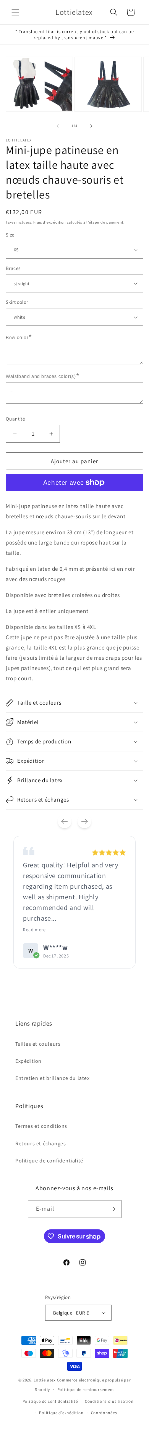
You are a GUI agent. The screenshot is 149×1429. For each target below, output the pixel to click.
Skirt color (17, 302)
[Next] (84, 821)
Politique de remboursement (85, 1389)
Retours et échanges (40, 1143)
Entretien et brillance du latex (52, 1078)
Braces (13, 268)
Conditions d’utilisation (109, 1401)
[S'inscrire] (112, 1209)
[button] (15, 12)
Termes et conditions (41, 1126)
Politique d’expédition (61, 1412)
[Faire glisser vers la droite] (91, 125)
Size (10, 235)
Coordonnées (104, 1412)
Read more (34, 929)
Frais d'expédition (49, 222)
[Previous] (64, 821)
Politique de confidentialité (49, 1160)
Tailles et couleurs (37, 1043)
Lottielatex (45, 1380)
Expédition (28, 1060)
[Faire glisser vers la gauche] (57, 125)
